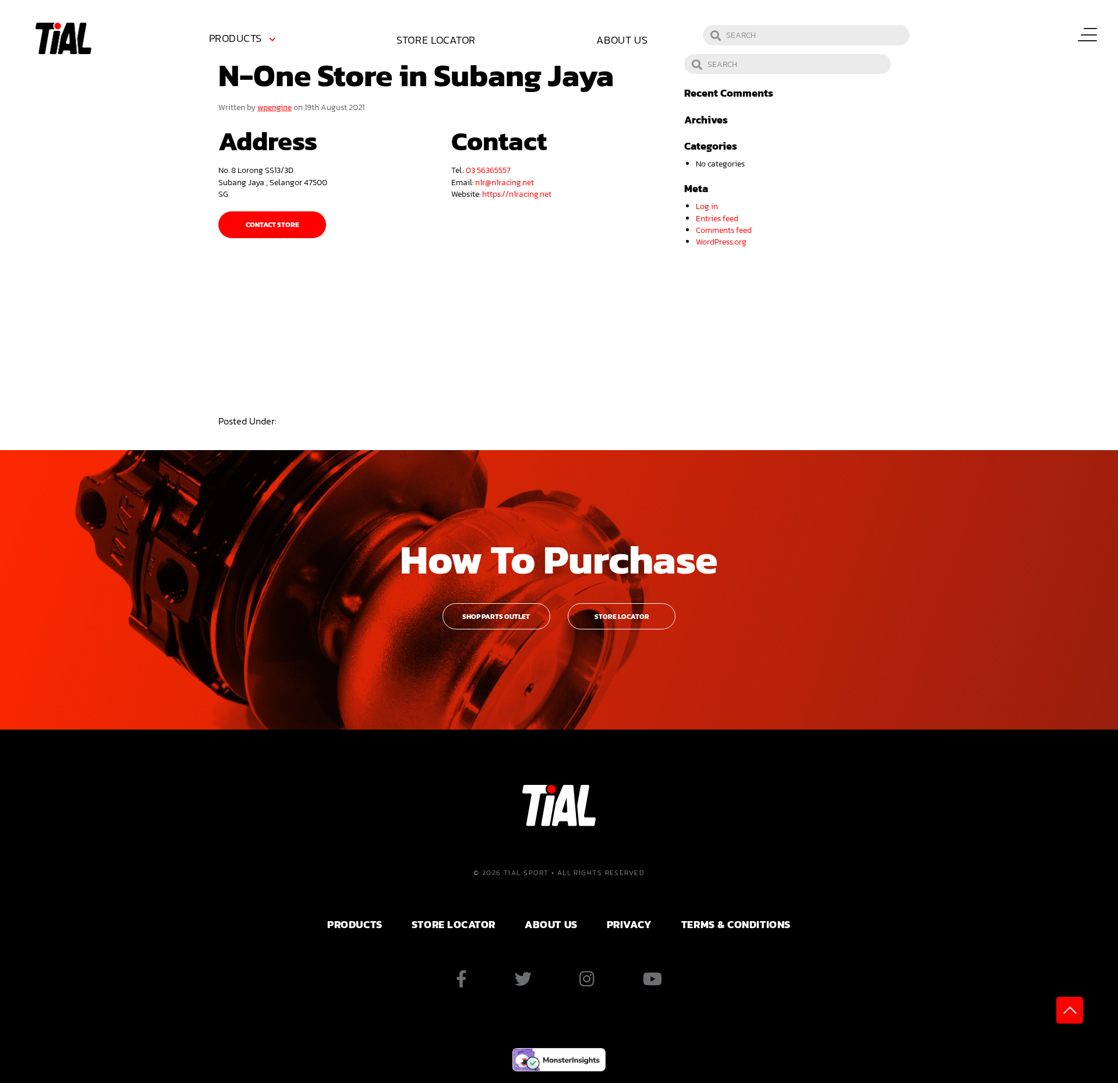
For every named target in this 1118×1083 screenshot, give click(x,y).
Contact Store (272, 225)
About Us (622, 40)
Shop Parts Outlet (496, 616)
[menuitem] (244, 40)
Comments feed (724, 230)
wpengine (274, 107)
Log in (707, 206)
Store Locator (436, 40)
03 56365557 (488, 170)
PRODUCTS (354, 924)
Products (235, 38)
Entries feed (717, 218)
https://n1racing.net (516, 194)
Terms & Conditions (736, 924)
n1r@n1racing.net (504, 182)
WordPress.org (721, 241)
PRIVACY (629, 924)
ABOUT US (551, 924)
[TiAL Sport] (63, 37)
